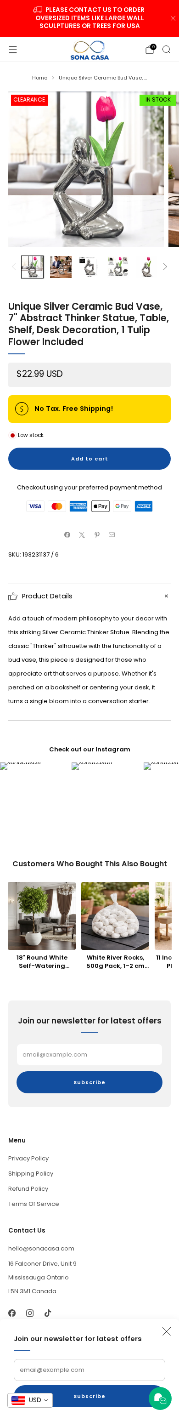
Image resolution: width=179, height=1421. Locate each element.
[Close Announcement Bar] (173, 18)
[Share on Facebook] (67, 535)
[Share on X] (82, 535)
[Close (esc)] (166, 1331)
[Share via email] (112, 535)
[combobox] (30, 1400)
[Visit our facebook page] (12, 1313)
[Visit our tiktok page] (47, 1313)
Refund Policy (28, 1188)
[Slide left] (15, 267)
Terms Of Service (33, 1203)
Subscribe (89, 1396)
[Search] (166, 49)
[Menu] (12, 49)
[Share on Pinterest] (97, 535)
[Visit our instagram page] (30, 1313)
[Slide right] (163, 267)
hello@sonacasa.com (41, 1248)
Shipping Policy (30, 1173)
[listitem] (89, 18)
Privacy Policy (28, 1158)
